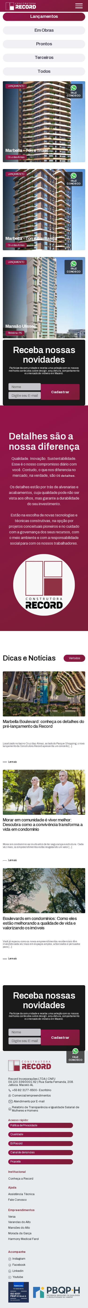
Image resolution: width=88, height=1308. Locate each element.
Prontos (44, 44)
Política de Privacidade (23, 1125)
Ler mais (12, 762)
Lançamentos (44, 16)
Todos (44, 71)
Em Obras (44, 30)
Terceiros (44, 57)
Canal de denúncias (22, 1152)
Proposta (15, 1161)
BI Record (16, 1143)
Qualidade (16, 1134)
